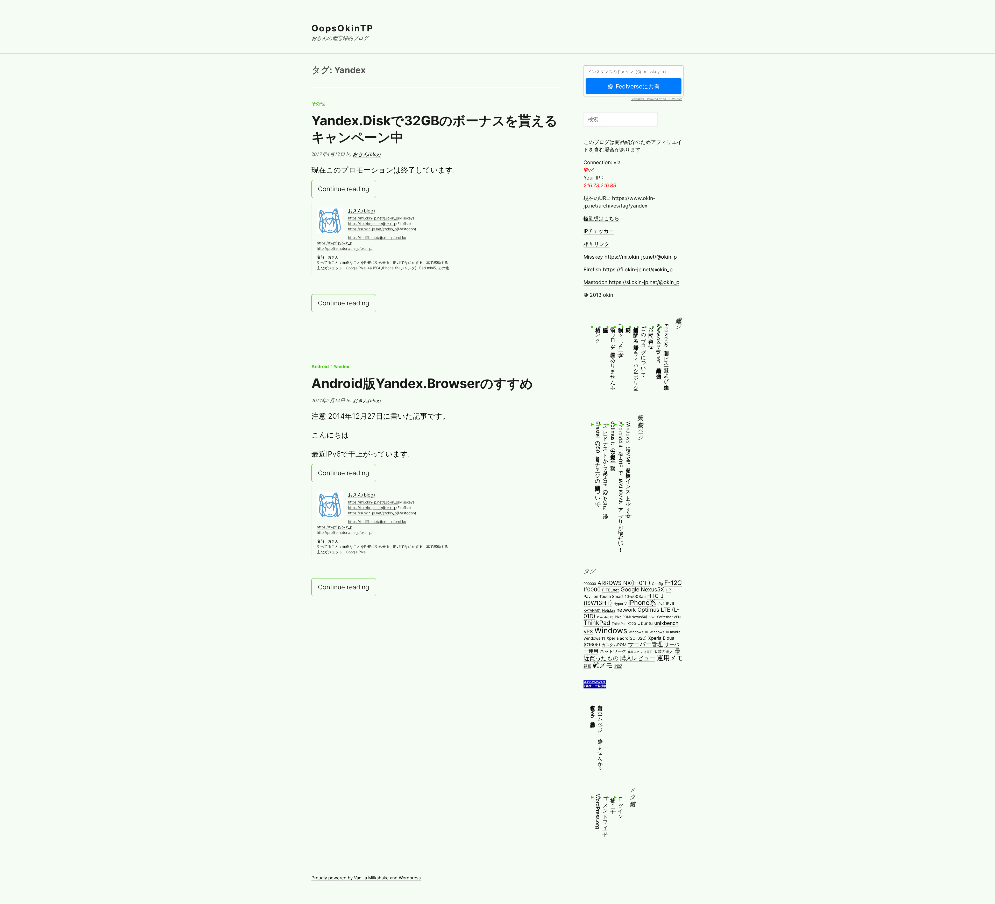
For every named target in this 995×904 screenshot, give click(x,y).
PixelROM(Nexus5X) (631, 617)
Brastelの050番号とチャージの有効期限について (598, 463)
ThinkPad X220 (624, 624)
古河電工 (646, 652)
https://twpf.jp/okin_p (334, 243)
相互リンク (596, 244)
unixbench (666, 623)
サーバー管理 (645, 643)
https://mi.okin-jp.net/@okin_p (373, 218)
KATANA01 (592, 610)
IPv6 (670, 603)
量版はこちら (601, 218)
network (626, 610)
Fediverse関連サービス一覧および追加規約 (666, 352)
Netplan (608, 610)
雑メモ (603, 665)
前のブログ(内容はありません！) (613, 357)
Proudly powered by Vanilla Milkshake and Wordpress (366, 877)
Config (657, 584)
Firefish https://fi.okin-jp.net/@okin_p (628, 269)
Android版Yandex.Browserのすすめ (422, 383)
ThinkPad (597, 622)
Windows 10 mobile (665, 632)
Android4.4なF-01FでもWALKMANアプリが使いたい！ (620, 485)
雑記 (618, 666)
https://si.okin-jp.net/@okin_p (372, 229)
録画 (587, 666)
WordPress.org (598, 811)
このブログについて (644, 349)
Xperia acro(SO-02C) (627, 638)
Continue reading (343, 189)
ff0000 (592, 589)
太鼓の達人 (663, 651)
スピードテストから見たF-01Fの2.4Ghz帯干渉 (605, 465)
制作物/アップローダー (620, 339)
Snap (652, 617)
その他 (318, 103)
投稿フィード (613, 802)
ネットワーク (613, 651)
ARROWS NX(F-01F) (624, 582)
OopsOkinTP (342, 28)
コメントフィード (605, 814)
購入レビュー (637, 657)
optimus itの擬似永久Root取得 (613, 441)
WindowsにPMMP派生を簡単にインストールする (628, 468)
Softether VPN (669, 617)
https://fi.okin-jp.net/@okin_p (372, 223)
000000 (590, 584)
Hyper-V (620, 604)
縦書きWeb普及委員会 (592, 710)
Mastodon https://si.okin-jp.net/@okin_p (631, 282)
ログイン (620, 805)
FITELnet (610, 590)
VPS (588, 631)
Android (320, 366)
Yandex (341, 366)
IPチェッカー (599, 231)
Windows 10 (638, 632)
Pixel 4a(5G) (605, 617)
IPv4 (661, 604)
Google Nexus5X (642, 589)
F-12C (673, 582)
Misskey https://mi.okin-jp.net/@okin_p (630, 257)
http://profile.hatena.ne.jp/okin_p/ (345, 248)
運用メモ (670, 658)
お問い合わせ (651, 335)
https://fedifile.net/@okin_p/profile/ (377, 237)
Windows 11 (594, 638)
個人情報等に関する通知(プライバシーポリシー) (636, 357)
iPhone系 (642, 602)
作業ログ (633, 652)
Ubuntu (645, 623)
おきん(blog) (367, 153)
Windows (610, 630)
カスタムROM (614, 644)
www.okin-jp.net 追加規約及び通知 (659, 347)
